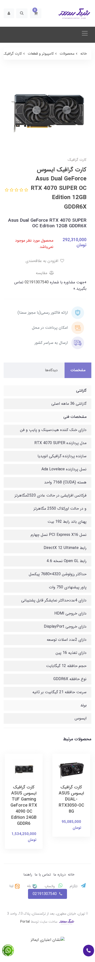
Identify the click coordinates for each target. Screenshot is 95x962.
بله (29, 886)
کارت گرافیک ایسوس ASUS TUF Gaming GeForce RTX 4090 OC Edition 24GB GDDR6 (23, 805)
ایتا (12, 886)
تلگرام (74, 886)
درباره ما (59, 875)
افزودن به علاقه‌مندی (42, 261)
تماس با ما (43, 875)
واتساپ (50, 886)
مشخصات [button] (78, 370)
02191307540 (36, 282)
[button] (35, 13)
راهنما (27, 875)
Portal (25, 921)
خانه (71, 875)
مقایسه (42, 273)
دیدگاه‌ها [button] (51, 370)
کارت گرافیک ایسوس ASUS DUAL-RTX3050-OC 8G (71, 799)
